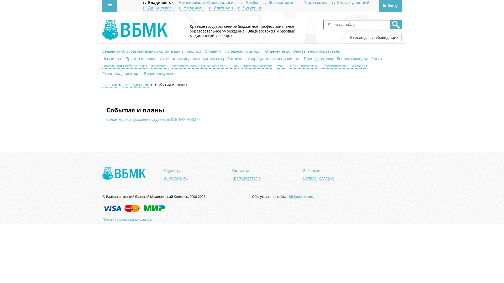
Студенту (213, 51)
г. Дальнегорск (158, 7)
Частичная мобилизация (125, 65)
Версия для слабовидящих (374, 37)
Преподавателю (318, 58)
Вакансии (312, 170)
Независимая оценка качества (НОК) (205, 65)
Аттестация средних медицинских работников (202, 58)
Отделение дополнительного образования (304, 51)
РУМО (281, 65)
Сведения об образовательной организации (142, 51)
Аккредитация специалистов (274, 58)
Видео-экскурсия (159, 73)
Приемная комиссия (243, 51)
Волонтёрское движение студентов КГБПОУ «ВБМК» (153, 119)
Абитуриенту (175, 178)
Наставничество (257, 65)
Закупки (194, 51)
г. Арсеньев (221, 7)
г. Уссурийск (191, 7)
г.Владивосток (136, 84)
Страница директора (121, 73)
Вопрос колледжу (352, 58)
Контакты (160, 65)
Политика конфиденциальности (128, 219)
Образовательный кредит (344, 65)
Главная (109, 84)
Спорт (376, 58)
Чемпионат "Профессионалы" (129, 58)
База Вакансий (303, 65)
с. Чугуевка (249, 7)
